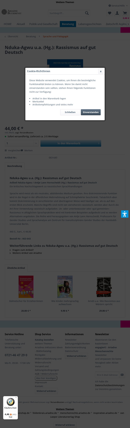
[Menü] (16, 398)
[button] (124, 214)
